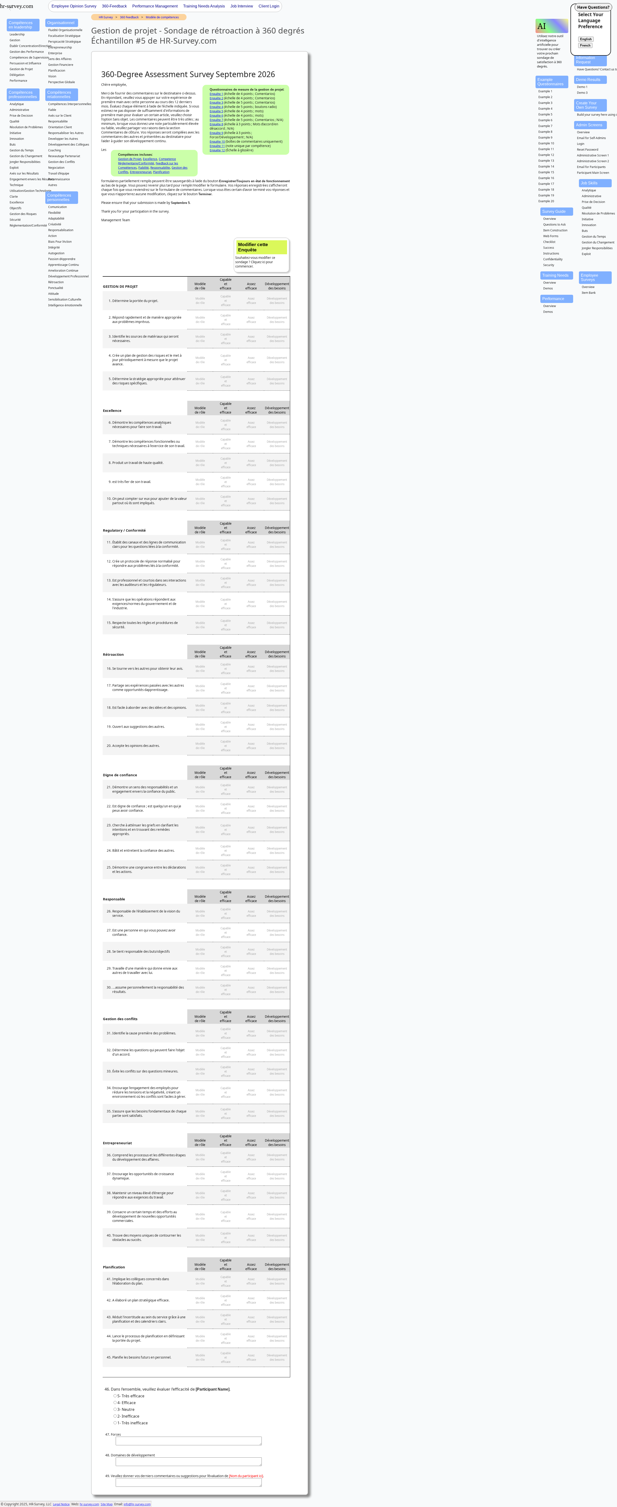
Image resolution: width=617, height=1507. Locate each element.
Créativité (54, 224)
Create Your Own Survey (586, 105)
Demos (548, 288)
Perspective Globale (61, 82)
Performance (18, 81)
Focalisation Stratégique (64, 36)
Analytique (17, 104)
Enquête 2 (216, 98)
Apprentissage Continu (63, 265)
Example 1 (545, 91)
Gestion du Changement (26, 156)
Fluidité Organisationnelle (65, 30)
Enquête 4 (216, 107)
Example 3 (545, 103)
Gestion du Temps (22, 150)
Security (548, 265)
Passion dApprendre (61, 259)
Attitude (53, 294)
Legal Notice (61, 1504)
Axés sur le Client (59, 116)
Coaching (54, 150)
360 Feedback (129, 17)
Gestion (15, 40)
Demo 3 (582, 93)
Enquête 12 (217, 150)
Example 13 (546, 161)
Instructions (551, 253)
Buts (13, 144)
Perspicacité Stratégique (64, 42)
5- (130, 1396)
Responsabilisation (60, 230)
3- (125, 1409)
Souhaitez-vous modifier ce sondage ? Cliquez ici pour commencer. (255, 255)
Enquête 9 (216, 133)
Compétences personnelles (59, 197)
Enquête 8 (216, 124)
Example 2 (545, 97)
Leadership (17, 34)
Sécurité (15, 220)
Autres (52, 185)
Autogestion (56, 253)
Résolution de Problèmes (26, 127)
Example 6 (545, 120)
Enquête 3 (216, 102)
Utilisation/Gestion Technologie (30, 191)
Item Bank (589, 293)
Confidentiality (553, 259)
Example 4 (545, 109)
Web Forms (550, 236)
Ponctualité (55, 288)
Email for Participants (591, 167)
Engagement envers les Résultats (32, 179)
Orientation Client (60, 127)
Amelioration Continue (63, 270)
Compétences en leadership (21, 25)
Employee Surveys (589, 277)
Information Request (585, 60)
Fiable (52, 110)
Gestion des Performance (27, 52)
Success (548, 248)
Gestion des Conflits (61, 162)
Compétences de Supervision (29, 57)
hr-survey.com (89, 1504)
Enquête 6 (216, 116)
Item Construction (555, 230)
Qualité (14, 121)
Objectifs (15, 208)
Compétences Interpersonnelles (69, 104)
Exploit (14, 168)
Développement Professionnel (68, 276)
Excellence (17, 202)
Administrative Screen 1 (593, 155)
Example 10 (546, 143)
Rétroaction (56, 282)
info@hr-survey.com (137, 1504)
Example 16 (546, 178)
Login (580, 144)
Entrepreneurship (60, 47)
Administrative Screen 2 (593, 161)
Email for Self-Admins (591, 138)
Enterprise (55, 53)
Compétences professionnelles (23, 94)
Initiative (15, 133)
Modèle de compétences (162, 17)
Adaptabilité (56, 218)
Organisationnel (60, 23)
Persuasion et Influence (25, 63)
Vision (52, 76)
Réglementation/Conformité (28, 225)
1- (132, 1423)
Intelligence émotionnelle (65, 305)
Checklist (549, 242)
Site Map (107, 1504)
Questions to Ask (554, 224)
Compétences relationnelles (59, 94)
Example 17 (546, 184)
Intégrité (54, 247)
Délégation (17, 75)
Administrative (19, 110)
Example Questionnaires (550, 82)
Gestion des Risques (23, 214)
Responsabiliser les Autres (66, 133)
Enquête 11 (217, 146)
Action (52, 236)
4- (126, 1402)
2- (128, 1416)
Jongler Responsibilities (25, 162)
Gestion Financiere (60, 65)
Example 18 (546, 190)
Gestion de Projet (21, 69)
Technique (16, 185)
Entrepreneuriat (140, 172)
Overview (583, 132)
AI (541, 26)
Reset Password (587, 149)
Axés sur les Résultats (24, 173)
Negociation (56, 168)
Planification (161, 172)
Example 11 (546, 149)
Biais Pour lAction (60, 242)
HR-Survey (106, 17)
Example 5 (545, 114)
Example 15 (546, 172)
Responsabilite (58, 121)
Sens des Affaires (60, 59)
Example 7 (545, 126)
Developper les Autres (63, 139)
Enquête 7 (216, 120)
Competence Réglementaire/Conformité (147, 161)
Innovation (17, 139)
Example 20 (546, 201)
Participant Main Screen (593, 173)
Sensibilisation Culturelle (64, 299)
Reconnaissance (59, 179)
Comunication (57, 207)
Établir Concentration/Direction (30, 46)
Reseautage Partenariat (64, 156)
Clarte (14, 196)
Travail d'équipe (58, 173)
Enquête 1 (216, 94)
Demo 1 (582, 87)
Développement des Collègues (68, 144)
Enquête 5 (216, 111)
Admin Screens (589, 125)
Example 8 (545, 132)
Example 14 (546, 166)
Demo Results (588, 80)
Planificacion (56, 70)
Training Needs (555, 275)
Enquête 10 (217, 142)
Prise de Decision (21, 116)
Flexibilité (54, 213)
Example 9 (545, 137)
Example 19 (546, 195)
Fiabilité (143, 168)
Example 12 (546, 155)
